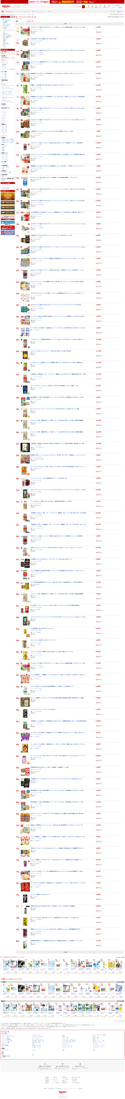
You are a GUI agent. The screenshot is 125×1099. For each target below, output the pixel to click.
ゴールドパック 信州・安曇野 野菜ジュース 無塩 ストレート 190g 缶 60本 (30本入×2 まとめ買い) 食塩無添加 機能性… (57, 593)
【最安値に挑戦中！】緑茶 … (111, 969)
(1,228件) (90, 997)
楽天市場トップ (4, 14)
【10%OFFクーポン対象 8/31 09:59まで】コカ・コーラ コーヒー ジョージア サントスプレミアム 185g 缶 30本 (56, 304)
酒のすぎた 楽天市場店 (36, 609)
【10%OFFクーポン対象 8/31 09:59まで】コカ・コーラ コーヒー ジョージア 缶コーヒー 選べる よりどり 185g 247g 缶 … (58, 50)
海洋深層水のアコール (35, 158)
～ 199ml (4, 105)
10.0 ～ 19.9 (4, 125)
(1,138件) (45, 973)
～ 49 (3, 133)
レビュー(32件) (38, 561)
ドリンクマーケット (35, 942)
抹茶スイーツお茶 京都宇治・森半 (38, 447)
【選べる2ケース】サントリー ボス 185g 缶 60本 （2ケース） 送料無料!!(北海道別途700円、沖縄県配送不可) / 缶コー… (58, 848)
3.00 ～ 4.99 (4, 132)
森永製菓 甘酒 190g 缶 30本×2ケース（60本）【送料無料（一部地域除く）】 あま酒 (50, 767)
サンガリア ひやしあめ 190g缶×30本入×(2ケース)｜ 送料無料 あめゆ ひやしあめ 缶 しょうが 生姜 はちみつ (55, 917)
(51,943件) (38, 973)
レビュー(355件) (38, 52)
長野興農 (4, 64)
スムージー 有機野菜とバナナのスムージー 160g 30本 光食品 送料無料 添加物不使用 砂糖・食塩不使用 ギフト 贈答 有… (58, 697)
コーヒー (5, 29)
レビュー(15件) (38, 87)
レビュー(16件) (38, 260)
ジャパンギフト (34, 262)
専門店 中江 (34, 410)
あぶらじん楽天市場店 (35, 678)
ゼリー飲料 (5, 42)
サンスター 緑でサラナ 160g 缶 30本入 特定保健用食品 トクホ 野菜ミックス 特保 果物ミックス (52, 686)
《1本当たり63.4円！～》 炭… (89, 1013)
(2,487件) (120, 973)
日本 (3, 81)
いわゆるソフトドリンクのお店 (37, 341)
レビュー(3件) (38, 445)
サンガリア (4, 67)
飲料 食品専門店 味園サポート (37, 179)
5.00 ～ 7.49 (4, 127)
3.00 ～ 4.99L (5, 157)
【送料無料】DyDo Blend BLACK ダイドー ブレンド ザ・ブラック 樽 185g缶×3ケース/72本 (51, 235)
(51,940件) (15, 1016)
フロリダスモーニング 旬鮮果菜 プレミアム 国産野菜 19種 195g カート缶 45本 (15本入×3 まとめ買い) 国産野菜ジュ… (57, 362)
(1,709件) (68, 997)
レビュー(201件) (38, 64)
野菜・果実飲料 (6, 25)
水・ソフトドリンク (22, 14)
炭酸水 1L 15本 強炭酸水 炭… (119, 1013)
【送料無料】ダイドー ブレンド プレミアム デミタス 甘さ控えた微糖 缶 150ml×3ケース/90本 (52, 131)
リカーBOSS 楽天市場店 (36, 135)
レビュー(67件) (38, 665)
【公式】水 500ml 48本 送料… (13, 969)
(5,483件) (15, 973)
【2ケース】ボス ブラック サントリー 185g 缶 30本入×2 (43, 709)
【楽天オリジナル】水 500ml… (74, 994)
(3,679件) (120, 997)
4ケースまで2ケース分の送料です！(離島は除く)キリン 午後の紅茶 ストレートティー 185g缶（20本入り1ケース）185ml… (58, 882)
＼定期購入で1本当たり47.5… (28, 969)
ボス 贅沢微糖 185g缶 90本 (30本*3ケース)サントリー (43, 628)
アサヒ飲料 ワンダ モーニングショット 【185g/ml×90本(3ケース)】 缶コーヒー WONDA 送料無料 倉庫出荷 (55, 605)
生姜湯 (4, 40)
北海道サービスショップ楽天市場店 (38, 54)
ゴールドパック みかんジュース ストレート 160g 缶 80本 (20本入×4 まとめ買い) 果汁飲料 (51, 351)
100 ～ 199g (4, 57)
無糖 (3, 149)
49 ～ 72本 (4, 76)
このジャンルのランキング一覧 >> (116, 14)
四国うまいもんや (35, 574)
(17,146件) (8, 1016)
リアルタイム (41, 11)
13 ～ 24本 (4, 77)
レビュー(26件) (38, 514)
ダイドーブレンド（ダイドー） (7, 89)
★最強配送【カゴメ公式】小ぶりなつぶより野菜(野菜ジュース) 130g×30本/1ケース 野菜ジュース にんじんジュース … (58, 166)
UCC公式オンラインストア (36, 42)
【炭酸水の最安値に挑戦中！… (6, 969)
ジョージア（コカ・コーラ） (8, 85)
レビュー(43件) (38, 306)
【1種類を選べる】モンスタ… (89, 969)
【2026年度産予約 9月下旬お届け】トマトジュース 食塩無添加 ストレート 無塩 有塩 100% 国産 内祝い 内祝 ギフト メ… (58, 212)
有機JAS (4, 180)
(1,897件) (23, 1016)
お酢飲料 (5, 27)
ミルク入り (4, 146)
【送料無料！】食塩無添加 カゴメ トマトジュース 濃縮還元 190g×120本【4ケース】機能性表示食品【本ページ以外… (59, 374)
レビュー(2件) (38, 295)
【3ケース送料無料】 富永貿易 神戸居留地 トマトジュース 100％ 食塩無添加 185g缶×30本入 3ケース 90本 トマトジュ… (58, 570)
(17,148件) (8, 973)
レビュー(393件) (38, 98)
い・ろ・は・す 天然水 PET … (44, 969)
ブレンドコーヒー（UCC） (8, 101)
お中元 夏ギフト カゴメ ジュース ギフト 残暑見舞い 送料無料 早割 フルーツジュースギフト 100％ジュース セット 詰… (58, 258)
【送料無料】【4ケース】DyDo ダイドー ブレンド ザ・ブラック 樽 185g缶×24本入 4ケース (51, 559)
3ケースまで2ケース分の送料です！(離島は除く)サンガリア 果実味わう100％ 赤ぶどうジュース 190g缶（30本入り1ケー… (58, 732)
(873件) (60, 997)
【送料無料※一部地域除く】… (89, 994)
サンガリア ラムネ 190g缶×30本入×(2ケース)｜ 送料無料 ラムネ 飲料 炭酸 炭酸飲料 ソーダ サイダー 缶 (54, 177)
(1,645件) (90, 1016)
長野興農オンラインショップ (36, 216)
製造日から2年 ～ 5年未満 (7, 142)
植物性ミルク (6, 34)
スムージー (5, 26)
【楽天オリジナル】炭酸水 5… (21, 1013)
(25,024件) (83, 973)
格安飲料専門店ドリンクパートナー (38, 31)
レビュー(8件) (38, 491)
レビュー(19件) (38, 237)
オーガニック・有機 (6, 172)
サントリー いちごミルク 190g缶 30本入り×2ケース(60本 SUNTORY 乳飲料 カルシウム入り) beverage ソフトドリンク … (58, 755)
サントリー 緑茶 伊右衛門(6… (103, 969)
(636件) (113, 997)
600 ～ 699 (4, 130)
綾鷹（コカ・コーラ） (7, 93)
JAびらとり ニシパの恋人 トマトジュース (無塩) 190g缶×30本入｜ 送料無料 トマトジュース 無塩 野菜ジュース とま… (57, 270)
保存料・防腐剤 (5, 166)
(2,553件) (30, 1016)
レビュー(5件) (38, 734)
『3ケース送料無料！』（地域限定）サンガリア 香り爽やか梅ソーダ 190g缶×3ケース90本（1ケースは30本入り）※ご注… (58, 836)
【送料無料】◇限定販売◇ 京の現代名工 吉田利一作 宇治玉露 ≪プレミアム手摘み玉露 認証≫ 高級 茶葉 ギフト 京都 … (58, 443)
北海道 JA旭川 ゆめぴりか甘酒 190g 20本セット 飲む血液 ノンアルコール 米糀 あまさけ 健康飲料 (53, 906)
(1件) (112, 1016)
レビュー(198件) (38, 168)
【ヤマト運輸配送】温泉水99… (119, 994)
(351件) (68, 1016)
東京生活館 (34, 493)
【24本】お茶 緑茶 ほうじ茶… (119, 969)
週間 (33, 21)
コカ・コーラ (5, 63)
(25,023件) (30, 997)
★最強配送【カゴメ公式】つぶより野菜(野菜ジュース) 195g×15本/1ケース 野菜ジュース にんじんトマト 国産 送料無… (58, 96)
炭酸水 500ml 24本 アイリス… (44, 1013)
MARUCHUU (34, 850)
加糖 (3, 150)
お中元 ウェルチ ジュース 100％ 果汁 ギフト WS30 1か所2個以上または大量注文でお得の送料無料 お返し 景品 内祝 (57, 813)
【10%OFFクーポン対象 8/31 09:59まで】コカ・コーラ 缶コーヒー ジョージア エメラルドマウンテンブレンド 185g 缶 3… (58, 246)
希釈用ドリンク (6, 44)
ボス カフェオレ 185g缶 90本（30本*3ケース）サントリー (44, 640)
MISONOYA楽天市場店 (35, 146)
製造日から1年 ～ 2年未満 (7, 139)
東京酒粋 (33, 297)
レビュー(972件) (38, 457)
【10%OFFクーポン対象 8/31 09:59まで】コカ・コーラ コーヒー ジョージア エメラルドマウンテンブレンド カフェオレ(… (59, 223)
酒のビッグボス (34, 401)
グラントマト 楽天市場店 (36, 632)
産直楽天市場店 (34, 563)
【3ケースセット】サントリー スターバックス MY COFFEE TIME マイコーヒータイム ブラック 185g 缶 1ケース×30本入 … (59, 489)
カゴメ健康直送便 (35, 77)
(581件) (120, 1016)
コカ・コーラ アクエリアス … (96, 1013)
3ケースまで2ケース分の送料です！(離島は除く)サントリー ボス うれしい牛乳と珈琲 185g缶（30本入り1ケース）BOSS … (58, 327)
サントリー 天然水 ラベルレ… (111, 994)
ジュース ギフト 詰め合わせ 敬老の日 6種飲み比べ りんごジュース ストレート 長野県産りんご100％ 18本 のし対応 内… (58, 316)
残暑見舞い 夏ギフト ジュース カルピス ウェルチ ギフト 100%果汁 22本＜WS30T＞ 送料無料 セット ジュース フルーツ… (58, 455)
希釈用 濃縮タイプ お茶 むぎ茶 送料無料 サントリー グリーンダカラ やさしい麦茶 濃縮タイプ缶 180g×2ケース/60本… (57, 790)
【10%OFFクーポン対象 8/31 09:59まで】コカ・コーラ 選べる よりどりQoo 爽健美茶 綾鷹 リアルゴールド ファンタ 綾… (58, 27)
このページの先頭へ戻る (119, 1020)
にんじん (4, 117)
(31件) (105, 973)
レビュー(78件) (38, 110)
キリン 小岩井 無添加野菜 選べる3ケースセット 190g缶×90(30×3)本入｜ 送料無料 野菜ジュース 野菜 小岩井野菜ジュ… (57, 582)
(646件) (98, 997)
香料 (3, 168)
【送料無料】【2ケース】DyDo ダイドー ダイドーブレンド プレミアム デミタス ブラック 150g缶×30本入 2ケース (56, 778)
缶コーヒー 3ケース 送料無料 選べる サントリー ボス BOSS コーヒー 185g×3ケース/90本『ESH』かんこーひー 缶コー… (58, 61)
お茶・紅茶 (5, 37)
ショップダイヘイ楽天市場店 (36, 711)
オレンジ (4, 115)
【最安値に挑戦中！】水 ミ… (51, 969)
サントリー (4, 61)
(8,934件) (113, 973)
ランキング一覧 (5, 188)
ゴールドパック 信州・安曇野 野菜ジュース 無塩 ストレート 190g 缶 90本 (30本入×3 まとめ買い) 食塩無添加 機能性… (57, 420)
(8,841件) (30, 973)
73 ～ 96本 (4, 74)
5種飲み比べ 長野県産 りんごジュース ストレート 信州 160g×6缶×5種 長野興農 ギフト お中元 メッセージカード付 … (57, 825)
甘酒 (4, 41)
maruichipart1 (34, 817)
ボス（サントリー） (6, 87)
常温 (3, 176)
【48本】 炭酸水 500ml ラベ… (96, 969)
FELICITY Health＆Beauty (36, 771)
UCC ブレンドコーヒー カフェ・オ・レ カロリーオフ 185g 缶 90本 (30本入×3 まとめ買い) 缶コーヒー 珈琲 (55, 408)
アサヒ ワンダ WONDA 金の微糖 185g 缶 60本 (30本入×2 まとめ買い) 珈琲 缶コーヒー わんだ (52, 651)
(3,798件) (53, 997)
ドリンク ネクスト (35, 896)
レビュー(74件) (38, 873)
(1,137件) (15, 997)
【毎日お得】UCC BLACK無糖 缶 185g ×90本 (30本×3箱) (43, 38)
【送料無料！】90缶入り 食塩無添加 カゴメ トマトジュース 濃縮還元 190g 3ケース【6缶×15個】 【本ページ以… (59, 524)
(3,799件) (53, 973)
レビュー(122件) (38, 156)
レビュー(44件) (38, 249)
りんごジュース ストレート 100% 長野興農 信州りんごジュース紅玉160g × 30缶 (49, 478)
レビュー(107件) (38, 40)
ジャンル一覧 (112, 11)
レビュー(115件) (38, 214)
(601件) (60, 973)
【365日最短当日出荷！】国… (81, 969)
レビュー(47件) (38, 121)
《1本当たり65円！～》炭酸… (81, 1013)
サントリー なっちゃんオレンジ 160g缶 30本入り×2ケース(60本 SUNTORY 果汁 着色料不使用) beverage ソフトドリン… (58, 466)
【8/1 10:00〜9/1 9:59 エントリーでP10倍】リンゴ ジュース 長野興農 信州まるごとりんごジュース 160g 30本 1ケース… (58, 293)
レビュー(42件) (38, 144)
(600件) (45, 997)
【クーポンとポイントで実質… (28, 1013)
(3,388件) (45, 1016)
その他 (4, 46)
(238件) (90, 973)
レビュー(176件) (38, 29)
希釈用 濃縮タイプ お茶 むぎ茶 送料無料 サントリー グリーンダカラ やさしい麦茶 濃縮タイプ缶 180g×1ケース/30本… (57, 397)
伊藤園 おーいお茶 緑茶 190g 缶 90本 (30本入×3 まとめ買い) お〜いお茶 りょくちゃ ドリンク (52, 85)
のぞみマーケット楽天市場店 (36, 919)
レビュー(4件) (38, 538)
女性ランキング (34, 11)
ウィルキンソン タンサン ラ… (58, 969)
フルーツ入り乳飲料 (7, 35)
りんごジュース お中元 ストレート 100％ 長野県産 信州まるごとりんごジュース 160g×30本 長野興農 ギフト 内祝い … (57, 871)
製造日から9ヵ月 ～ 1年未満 (8, 140)
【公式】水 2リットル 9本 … (66, 994)
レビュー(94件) (38, 283)
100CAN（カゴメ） (6, 100)
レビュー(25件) (38, 225)
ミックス (4, 112)
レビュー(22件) (38, 191)
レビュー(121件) (38, 202)
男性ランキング (27, 11)
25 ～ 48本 (4, 73)
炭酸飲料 (5, 22)
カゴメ (3, 66)
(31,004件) (68, 973)
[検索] (83, 6)
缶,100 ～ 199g (31, 14)
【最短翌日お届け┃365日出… (36, 1013)
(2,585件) (75, 1016)
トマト (3, 109)
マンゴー (4, 120)
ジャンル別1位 (48, 11)
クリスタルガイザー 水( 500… (66, 969)
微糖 (3, 147)
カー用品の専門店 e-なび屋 (36, 468)
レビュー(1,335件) (39, 75)
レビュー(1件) (38, 399)
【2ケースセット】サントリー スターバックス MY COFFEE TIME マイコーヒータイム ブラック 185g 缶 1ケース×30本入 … (59, 616)
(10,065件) (83, 1016)
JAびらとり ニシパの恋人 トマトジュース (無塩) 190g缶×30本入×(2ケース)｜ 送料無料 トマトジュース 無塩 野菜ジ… (57, 142)
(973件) (98, 1016)
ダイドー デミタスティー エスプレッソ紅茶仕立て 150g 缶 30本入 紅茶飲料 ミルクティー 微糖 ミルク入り (55, 385)
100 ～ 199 (4, 129)
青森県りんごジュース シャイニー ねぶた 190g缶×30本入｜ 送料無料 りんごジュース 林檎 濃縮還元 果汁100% (56, 929)
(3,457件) (98, 973)
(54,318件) (23, 973)
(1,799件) (75, 997)
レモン (3, 122)
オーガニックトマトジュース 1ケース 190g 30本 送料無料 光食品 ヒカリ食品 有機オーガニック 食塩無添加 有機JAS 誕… (58, 154)
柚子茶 (4, 39)
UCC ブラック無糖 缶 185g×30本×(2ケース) (40, 894)
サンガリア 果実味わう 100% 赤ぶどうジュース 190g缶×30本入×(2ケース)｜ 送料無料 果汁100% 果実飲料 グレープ (57, 859)
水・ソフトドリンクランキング (26, 17)
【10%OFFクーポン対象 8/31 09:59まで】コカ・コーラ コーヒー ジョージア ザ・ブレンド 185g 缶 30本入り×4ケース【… (58, 119)
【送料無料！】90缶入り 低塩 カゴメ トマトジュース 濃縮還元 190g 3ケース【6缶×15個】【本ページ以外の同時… (59, 512)
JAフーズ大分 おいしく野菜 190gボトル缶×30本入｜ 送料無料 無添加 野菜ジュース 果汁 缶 (51, 501)
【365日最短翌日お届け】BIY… (21, 969)
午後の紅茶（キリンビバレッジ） (8, 98)
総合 (3, 18)
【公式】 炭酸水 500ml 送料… (74, 1013)
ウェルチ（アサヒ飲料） (7, 91)
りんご (3, 111)
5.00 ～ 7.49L (5, 159)
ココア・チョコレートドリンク (8, 31)
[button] (92, 6)
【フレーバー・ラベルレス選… (36, 969)
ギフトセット (5, 163)
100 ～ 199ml (5, 156)
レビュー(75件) (38, 526)
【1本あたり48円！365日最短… (96, 994)
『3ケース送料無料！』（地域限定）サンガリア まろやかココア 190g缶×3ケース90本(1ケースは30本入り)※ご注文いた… (58, 674)
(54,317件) (23, 997)
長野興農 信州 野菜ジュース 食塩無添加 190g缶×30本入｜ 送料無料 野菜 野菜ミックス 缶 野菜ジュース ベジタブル (57, 940)
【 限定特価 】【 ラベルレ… (74, 969)
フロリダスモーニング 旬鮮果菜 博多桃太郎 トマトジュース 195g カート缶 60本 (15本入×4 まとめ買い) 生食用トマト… (58, 339)
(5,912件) (75, 973)
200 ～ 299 (4, 135)
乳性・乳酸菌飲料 (7, 36)
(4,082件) (105, 997)
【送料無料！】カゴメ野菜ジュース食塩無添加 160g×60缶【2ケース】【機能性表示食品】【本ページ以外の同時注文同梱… (59, 721)
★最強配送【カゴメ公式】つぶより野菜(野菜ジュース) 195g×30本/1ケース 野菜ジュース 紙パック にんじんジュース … (58, 73)
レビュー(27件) (38, 318)
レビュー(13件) (38, 827)
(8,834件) (8, 997)
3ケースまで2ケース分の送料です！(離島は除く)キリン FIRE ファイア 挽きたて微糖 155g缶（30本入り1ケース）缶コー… (58, 744)
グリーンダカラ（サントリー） (7, 95)
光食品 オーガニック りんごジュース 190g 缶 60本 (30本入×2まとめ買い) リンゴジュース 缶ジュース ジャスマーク (57, 547)
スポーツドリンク (7, 23)
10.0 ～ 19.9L (5, 154)
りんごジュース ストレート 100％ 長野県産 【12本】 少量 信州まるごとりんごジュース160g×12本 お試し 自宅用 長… (58, 281)
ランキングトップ (19, 11)
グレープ (4, 114)
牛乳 (4, 32)
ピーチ (3, 118)
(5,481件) (38, 997)
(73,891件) (38, 1016)
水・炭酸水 (5, 21)
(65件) (105, 1016)
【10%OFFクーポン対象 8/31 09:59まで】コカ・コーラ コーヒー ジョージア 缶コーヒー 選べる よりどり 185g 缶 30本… (58, 189)
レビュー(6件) (38, 642)
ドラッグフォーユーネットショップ (38, 378)
